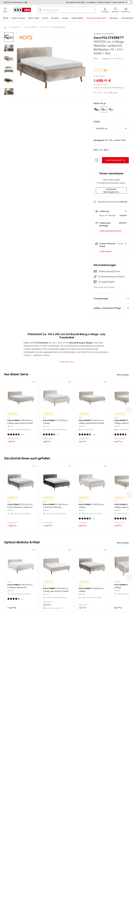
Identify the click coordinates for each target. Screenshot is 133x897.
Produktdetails (101, 298)
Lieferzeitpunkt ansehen (110, 231)
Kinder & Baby (77, 18)
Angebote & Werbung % (96, 18)
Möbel (5, 18)
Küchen (45, 18)
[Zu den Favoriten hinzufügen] (97, 160)
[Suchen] (40, 10)
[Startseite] (5, 27)
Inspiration (113, 18)
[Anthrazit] (97, 109)
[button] (9, 37)
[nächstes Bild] (128, 410)
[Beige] (104, 109)
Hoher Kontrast (118, 2)
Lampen (65, 18)
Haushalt (55, 18)
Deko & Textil (33, 18)
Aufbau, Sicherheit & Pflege (107, 308)
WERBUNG (99, 70)
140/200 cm (101, 128)
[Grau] (111, 109)
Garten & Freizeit (18, 18)
